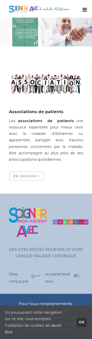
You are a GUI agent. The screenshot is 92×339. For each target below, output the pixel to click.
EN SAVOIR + (26, 176)
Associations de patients (36, 111)
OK (82, 322)
